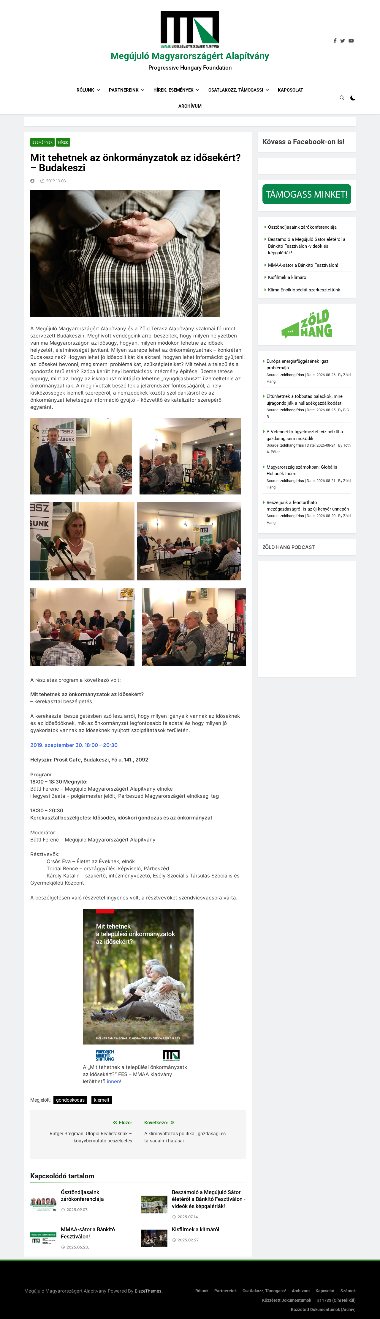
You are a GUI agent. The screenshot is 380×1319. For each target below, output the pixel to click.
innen (113, 1081)
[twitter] (342, 41)
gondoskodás (70, 1100)
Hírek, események (173, 90)
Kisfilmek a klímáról (195, 1229)
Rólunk (85, 90)
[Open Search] (342, 97)
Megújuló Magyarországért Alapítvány (190, 56)
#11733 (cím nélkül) (336, 1300)
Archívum (190, 106)
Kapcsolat (290, 90)
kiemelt (101, 1100)
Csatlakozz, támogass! (235, 90)
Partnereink (124, 90)
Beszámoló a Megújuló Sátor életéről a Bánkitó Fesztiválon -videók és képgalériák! (209, 1199)
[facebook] (335, 41)
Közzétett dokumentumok (286, 1300)
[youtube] (351, 41)
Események (42, 142)
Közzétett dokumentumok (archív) (323, 1309)
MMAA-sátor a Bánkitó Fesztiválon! (303, 265)
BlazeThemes (148, 1290)
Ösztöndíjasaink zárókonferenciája (302, 227)
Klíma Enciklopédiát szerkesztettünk (304, 290)
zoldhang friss (292, 375)
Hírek (63, 142)
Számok (348, 1290)
